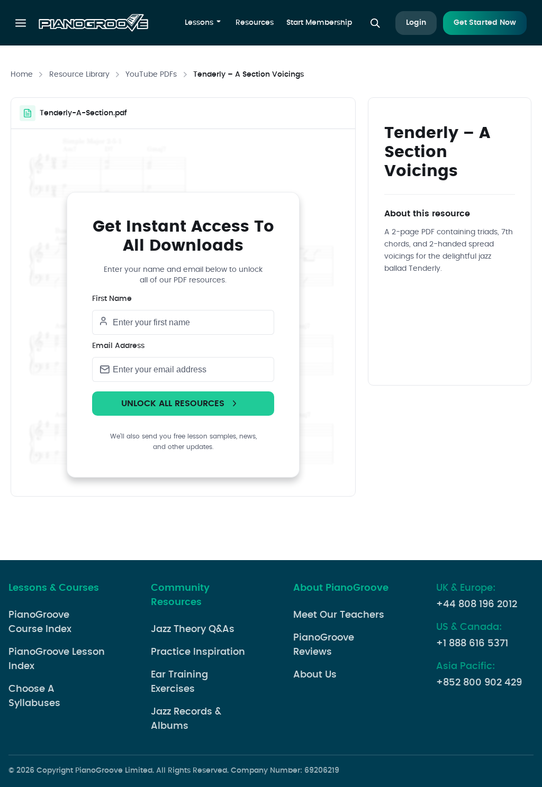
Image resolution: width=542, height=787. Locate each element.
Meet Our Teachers (338, 615)
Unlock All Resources (172, 403)
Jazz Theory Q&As (192, 629)
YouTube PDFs (151, 74)
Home (22, 74)
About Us (315, 675)
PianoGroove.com (93, 24)
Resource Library (79, 74)
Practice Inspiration (198, 652)
